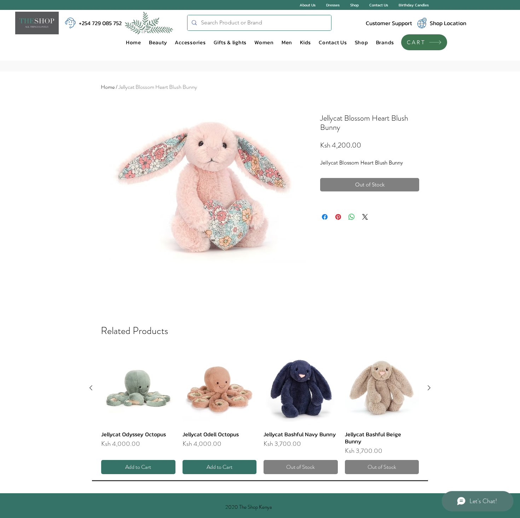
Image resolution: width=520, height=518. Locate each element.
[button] (158, 42)
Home (108, 87)
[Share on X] (365, 217)
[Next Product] (429, 388)
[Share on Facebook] (324, 217)
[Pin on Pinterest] (338, 217)
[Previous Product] (91, 388)
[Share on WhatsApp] (351, 217)
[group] (260, 413)
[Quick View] (138, 388)
